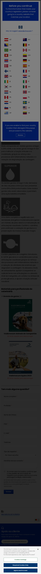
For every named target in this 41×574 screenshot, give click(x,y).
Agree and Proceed (20, 570)
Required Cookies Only (20, 565)
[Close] (38, 549)
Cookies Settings (20, 560)
